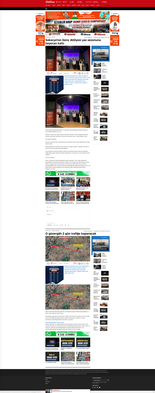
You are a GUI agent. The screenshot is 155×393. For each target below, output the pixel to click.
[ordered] (61, 225)
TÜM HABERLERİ (104, 47)
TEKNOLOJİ (92, 5)
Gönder (49, 225)
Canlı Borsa (73, 2)
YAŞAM (98, 5)
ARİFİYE (53, 5)
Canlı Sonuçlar (97, 2)
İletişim (46, 383)
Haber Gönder (105, 2)
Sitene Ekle (47, 381)
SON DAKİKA (47, 5)
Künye (46, 379)
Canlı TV (66, 2)
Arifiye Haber (48, 37)
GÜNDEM (59, 5)
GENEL (63, 5)
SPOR (83, 5)
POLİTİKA (68, 5)
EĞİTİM (79, 5)
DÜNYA (87, 5)
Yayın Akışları (80, 2)
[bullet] (62, 225)
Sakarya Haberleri (55, 230)
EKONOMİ (74, 5)
